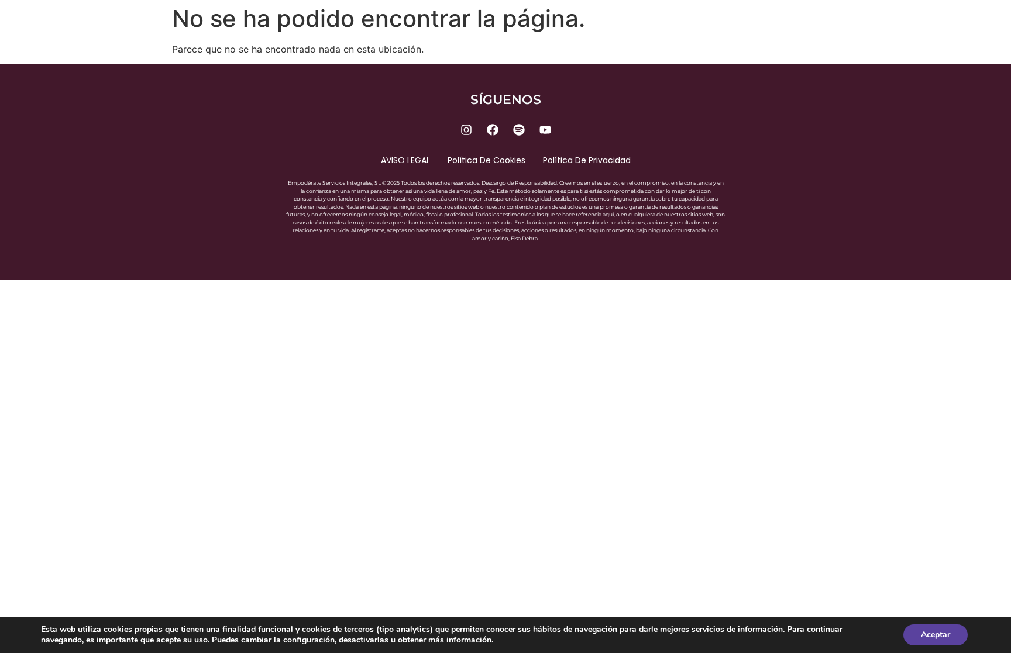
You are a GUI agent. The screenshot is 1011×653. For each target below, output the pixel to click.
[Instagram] (466, 129)
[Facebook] (492, 129)
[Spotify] (519, 129)
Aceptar (935, 634)
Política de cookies (486, 160)
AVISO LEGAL (405, 160)
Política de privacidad (587, 160)
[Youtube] (545, 129)
